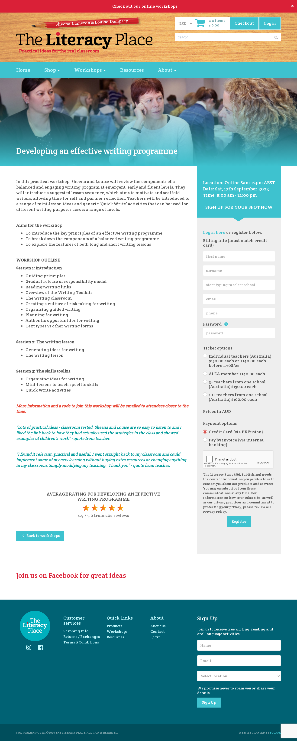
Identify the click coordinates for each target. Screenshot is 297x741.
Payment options (220, 423)
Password (213, 324)
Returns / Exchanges (81, 636)
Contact (157, 631)
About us (157, 625)
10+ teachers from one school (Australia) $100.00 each (238, 397)
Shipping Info (75, 631)
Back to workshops (43, 535)
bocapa (275, 732)
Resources (132, 70)
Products (114, 625)
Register (239, 521)
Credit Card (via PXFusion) (236, 432)
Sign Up (209, 702)
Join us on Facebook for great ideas (71, 575)
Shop (50, 70)
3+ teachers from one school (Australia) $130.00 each (237, 384)
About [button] (165, 70)
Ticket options (217, 348)
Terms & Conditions (81, 642)
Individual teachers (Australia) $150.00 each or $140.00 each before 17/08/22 (240, 361)
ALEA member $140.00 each (237, 374)
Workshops (117, 631)
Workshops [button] (88, 70)
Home (23, 70)
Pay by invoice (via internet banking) (236, 442)
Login (155, 637)
